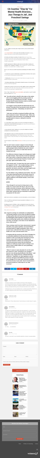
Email (15, 356)
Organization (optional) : (6, 430)
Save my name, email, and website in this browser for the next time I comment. (16, 361)
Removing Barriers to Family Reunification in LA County (23, 386)
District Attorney (20, 6)
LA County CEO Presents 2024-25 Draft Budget (22, 400)
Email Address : (5, 434)
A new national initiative (8, 52)
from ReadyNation (11, 209)
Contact (36, 443)
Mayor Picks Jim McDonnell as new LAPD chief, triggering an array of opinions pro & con (23, 380)
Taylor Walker (20, 20)
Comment (4, 346)
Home (20, 443)
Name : (4, 426)
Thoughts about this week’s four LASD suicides (22, 413)
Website (27, 356)
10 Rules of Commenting (28, 443)
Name (4, 356)
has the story (19, 140)
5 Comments (25, 20)
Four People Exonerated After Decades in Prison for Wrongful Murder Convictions (22, 407)
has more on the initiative (19, 92)
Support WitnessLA (20, 370)
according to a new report (8, 207)
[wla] (20, 2)
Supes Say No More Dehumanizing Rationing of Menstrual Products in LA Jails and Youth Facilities (23, 393)
